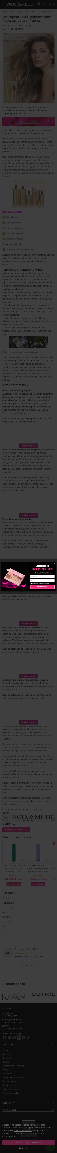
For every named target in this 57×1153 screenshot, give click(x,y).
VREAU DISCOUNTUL (42, 587)
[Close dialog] (55, 563)
